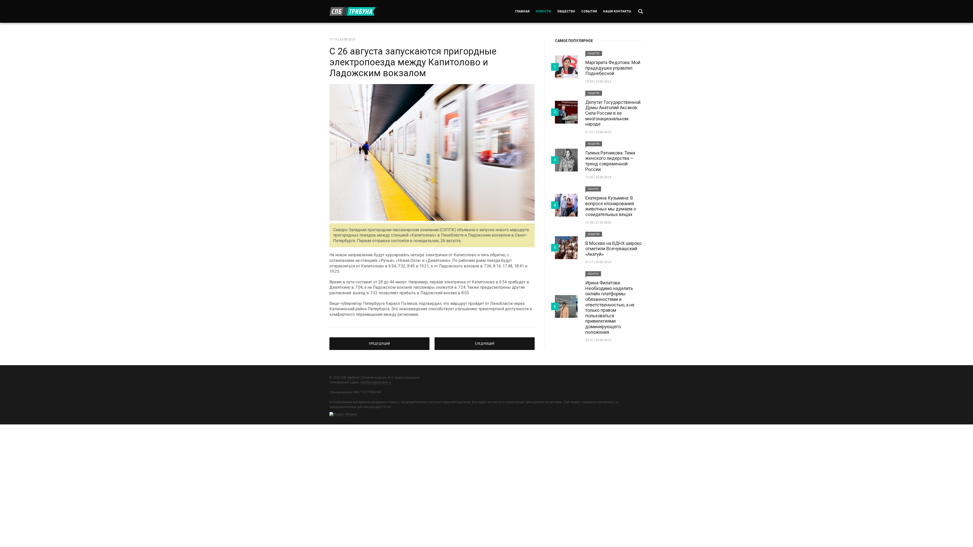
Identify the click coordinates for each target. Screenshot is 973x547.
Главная (522, 11)
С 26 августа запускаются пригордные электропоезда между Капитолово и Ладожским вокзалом (412, 62)
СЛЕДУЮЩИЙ (484, 341)
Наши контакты (617, 11)
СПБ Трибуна (352, 11)
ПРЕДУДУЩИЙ (379, 341)
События (589, 11)
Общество (566, 11)
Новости (543, 11)
